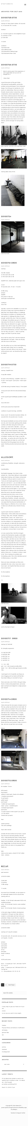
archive (4, 1047)
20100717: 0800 (9, 639)
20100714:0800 (9, 699)
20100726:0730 (9, 65)
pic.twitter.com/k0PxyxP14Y (9, 1084)
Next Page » (11, 984)
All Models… (5, 1030)
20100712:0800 (9, 781)
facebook (13, 1113)
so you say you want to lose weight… (12, 1013)
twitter (23, 1113)
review (4, 1010)
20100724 (6, 217)
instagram (18, 1113)
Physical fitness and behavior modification (13, 1027)
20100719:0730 (8, 365)
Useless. (4, 1025)
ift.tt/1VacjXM (8, 1082)
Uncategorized (6, 1051)
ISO (3, 1034)
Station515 (7, 4)
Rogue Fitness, (17, 432)
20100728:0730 (9, 18)
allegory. (7, 457)
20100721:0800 (9, 263)
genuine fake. (5, 1032)
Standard (4, 1049)
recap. (5, 867)
